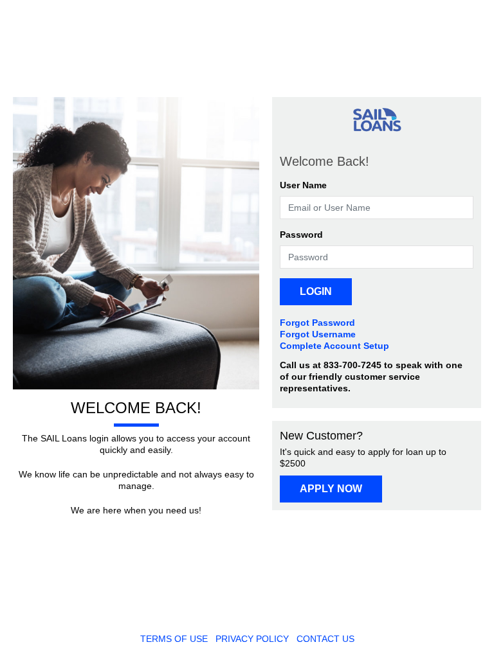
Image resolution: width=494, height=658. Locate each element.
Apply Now (331, 488)
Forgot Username (318, 334)
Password (301, 234)
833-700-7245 (352, 365)
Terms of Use (174, 639)
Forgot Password (317, 322)
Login (316, 291)
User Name (303, 185)
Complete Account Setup (334, 346)
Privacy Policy (252, 639)
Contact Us (325, 639)
